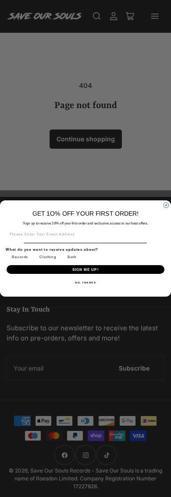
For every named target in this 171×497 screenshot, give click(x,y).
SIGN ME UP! (85, 269)
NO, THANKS (85, 282)
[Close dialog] (166, 205)
